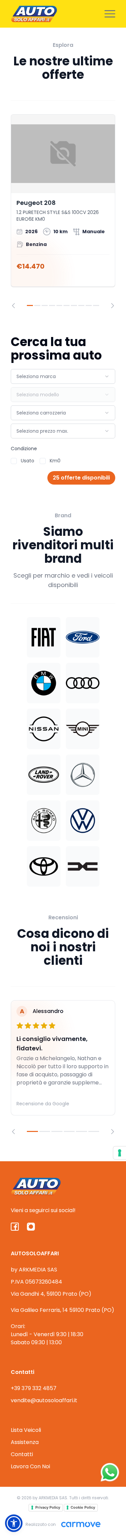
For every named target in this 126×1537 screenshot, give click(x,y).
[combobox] (63, 376)
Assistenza (25, 1442)
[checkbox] (14, 461)
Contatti (22, 1454)
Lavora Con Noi (30, 1466)
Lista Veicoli (26, 1430)
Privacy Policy (47, 1507)
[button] (14, 1523)
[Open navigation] (109, 13)
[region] (63, 211)
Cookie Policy (83, 1507)
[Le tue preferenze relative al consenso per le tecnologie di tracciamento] (119, 1152)
